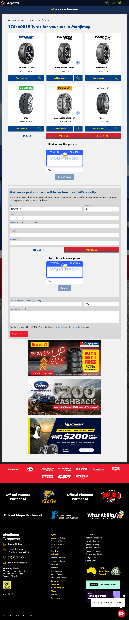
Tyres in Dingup (92, 541)
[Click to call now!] (106, 3)
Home (13, 20)
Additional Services (59, 577)
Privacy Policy (60, 327)
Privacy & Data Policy (18, 616)
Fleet (53, 591)
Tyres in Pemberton (93, 551)
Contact (55, 584)
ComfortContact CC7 (64, 118)
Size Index (89, 534)
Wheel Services (57, 574)
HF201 (103, 118)
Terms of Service (77, 327)
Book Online (57, 587)
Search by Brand (58, 544)
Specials (55, 580)
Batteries (54, 567)
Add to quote (21, 78)
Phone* (24, 222)
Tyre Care (55, 547)
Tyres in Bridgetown (93, 537)
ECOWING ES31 (103, 68)
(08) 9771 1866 (16, 557)
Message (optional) (18, 309)
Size (11, 205)
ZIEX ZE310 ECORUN (26, 68)
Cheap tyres (90, 560)
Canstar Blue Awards (94, 554)
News (54, 594)
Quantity (87, 205)
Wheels (55, 554)
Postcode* (14, 239)
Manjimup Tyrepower (66, 9)
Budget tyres (90, 557)
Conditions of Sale (33, 616)
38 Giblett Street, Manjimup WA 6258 (18, 551)
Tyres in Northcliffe (93, 547)
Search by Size (57, 541)
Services (55, 564)
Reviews (55, 598)
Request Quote (18, 334)
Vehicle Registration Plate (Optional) (25, 300)
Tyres (53, 534)
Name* (13, 214)
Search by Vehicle (58, 538)
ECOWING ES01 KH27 (64, 68)
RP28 (26, 118)
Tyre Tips (54, 551)
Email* (13, 231)
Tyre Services (56, 571)
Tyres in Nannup (92, 544)
